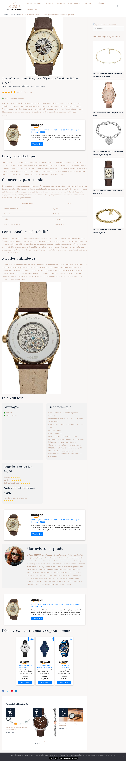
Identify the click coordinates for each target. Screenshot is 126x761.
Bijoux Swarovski (74, 3)
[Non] (124, 757)
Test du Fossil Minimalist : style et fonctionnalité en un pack (42, 740)
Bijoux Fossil (87, 3)
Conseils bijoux (32, 9)
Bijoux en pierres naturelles (54, 3)
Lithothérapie (100, 3)
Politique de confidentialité (68, 758)
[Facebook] (3, 691)
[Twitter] (7, 691)
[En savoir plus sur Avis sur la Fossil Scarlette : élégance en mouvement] (71, 714)
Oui (51, 758)
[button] (118, 6)
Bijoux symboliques (34, 3)
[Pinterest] (12, 691)
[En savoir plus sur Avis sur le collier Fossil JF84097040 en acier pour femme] (18, 716)
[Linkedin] (16, 691)
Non (56, 758)
